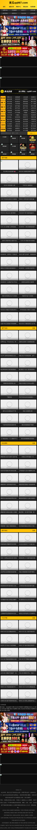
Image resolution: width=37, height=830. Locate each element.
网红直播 (3, 98)
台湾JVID (33, 108)
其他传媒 (9, 103)
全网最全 (9, 128)
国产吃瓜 (17, 108)
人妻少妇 (17, 124)
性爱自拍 (33, 119)
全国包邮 (32, 13)
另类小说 (33, 124)
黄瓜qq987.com (18, 2)
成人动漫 (9, 121)
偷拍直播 (9, 99)
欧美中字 (25, 117)
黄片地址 (2, 707)
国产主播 (33, 106)
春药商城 (5, 13)
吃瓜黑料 (17, 110)
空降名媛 (32, 10)
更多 (33, 328)
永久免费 (25, 130)
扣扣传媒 (25, 103)
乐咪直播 (4, 154)
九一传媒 (33, 103)
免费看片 (17, 128)
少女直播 (14, 146)
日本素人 (9, 117)
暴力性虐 (33, 126)
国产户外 (25, 108)
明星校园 (9, 126)
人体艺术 (33, 121)
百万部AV (33, 128)
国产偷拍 (17, 106)
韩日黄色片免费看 (30, 708)
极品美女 (9, 119)
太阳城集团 (32, 149)
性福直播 (23, 138)
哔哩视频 (3, 129)
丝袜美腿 (17, 121)
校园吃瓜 (33, 112)
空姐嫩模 (14, 10)
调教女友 (9, 97)
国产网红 (9, 108)
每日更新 (9, 130)
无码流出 (25, 115)
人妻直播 (23, 154)
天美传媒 (17, 103)
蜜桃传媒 (25, 101)
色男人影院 (7, 710)
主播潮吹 (25, 99)
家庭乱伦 (17, 126)
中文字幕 (9, 115)
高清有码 (33, 115)
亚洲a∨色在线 (21, 708)
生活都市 (9, 124)
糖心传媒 (33, 101)
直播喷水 (33, 97)
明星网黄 (9, 110)
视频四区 (3, 116)
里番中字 (33, 110)
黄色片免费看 (13, 708)
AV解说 (17, 115)
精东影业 (17, 101)
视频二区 (3, 107)
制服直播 (14, 138)
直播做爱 (17, 97)
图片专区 (3, 120)
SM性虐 (9, 112)
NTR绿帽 (17, 112)
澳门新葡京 (23, 149)
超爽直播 (32, 154)
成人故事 (25, 126)
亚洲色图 (25, 119)
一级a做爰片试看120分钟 (12, 707)
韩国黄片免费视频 (24, 707)
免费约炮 (5, 10)
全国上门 (23, 10)
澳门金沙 (32, 142)
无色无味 (23, 13)
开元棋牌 (4, 142)
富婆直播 (4, 146)
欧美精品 (17, 119)
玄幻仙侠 (25, 124)
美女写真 (25, 121)
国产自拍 (9, 106)
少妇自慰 (25, 97)
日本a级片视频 (5, 708)
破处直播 (33, 99)
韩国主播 (33, 117)
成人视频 (25, 128)
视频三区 (3, 111)
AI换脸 (25, 112)
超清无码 (17, 130)
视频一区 (3, 102)
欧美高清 (17, 117)
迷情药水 (14, 13)
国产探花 (25, 106)
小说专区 (3, 125)
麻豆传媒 (9, 101)
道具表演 (17, 99)
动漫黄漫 (25, 110)
